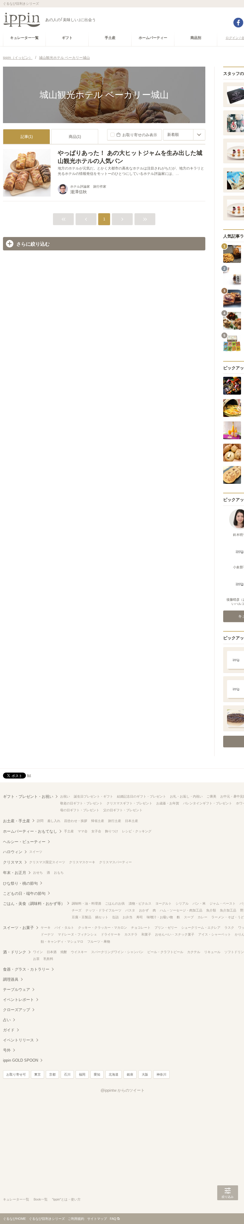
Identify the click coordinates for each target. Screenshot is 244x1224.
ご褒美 (211, 796)
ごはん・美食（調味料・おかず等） (34, 903)
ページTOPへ (227, 1210)
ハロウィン (12, 852)
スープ (189, 917)
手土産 (69, 831)
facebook (238, 23)
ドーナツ (47, 934)
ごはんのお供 (115, 903)
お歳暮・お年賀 (167, 803)
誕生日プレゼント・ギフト (93, 796)
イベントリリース (18, 1040)
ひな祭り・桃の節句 (20, 883)
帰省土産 (97, 821)
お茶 (36, 959)
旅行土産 (114, 821)
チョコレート (141, 927)
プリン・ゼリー (165, 927)
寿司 (139, 917)
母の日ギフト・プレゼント (79, 810)
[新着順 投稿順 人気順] (184, 134)
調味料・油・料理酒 (86, 903)
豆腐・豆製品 (81, 917)
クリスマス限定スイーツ (47, 862)
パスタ (130, 910)
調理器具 (10, 979)
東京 (37, 1074)
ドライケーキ (111, 934)
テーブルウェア (16, 989)
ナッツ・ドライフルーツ (103, 910)
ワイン (38, 952)
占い (7, 1020)
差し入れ (53, 821)
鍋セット (101, 917)
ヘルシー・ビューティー (24, 841)
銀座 (130, 1074)
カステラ (130, 934)
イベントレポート (18, 999)
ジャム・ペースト (222, 903)
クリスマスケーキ (82, 862)
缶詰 (115, 917)
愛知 (97, 1074)
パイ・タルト (64, 927)
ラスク (229, 927)
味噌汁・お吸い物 (160, 917)
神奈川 (161, 1074)
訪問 (40, 821)
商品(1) (75, 136)
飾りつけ (111, 831)
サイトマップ (97, 1218)
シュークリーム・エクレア (200, 927)
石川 (67, 1074)
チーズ (77, 910)
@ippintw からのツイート (123, 1090)
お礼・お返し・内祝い (186, 796)
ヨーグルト (163, 903)
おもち (59, 872)
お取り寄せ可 (16, 1074)
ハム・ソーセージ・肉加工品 (181, 910)
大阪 (145, 1074)
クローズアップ (16, 1010)
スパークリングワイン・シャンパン (117, 952)
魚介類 (211, 910)
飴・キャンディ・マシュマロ (62, 941)
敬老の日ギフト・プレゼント (81, 803)
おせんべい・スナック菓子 (174, 934)
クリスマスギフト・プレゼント (129, 803)
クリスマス (12, 862)
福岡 (82, 1074)
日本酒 (52, 952)
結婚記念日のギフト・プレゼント (141, 796)
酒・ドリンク (14, 952)
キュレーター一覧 (16, 1199)
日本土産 (131, 821)
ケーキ (46, 927)
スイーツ (35, 851)
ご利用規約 (76, 1218)
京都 (52, 1074)
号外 (7, 1050)
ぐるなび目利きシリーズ (47, 1218)
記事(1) (27, 136)
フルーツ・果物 (98, 941)
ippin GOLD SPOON (20, 1060)
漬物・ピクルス (140, 903)
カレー (202, 917)
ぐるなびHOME (14, 1218)
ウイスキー (79, 952)
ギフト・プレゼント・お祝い (28, 796)
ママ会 (82, 831)
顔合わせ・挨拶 (75, 821)
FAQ (113, 1218)
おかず (144, 910)
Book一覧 (41, 1199)
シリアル (182, 903)
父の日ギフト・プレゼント (123, 810)
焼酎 (63, 952)
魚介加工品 (228, 910)
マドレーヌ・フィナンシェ (77, 934)
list (29, 775)
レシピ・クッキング (136, 831)
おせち (38, 872)
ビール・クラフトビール (165, 952)
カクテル (193, 952)
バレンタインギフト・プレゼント (207, 803)
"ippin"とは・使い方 (66, 1199)
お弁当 (127, 917)
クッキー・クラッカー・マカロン (102, 927)
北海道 (113, 1074)
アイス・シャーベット (214, 934)
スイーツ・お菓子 (18, 927)
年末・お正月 (14, 872)
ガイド (9, 1030)
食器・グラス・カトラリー (26, 969)
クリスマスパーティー (115, 862)
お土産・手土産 (16, 821)
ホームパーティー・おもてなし (30, 831)
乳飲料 (48, 959)
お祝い (65, 796)
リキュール (212, 952)
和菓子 (146, 934)
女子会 (96, 831)
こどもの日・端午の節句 (24, 893)
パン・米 (199, 903)
